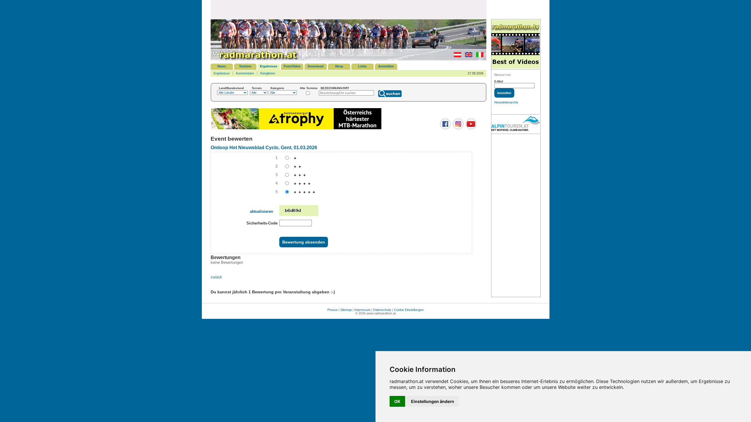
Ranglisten (267, 73)
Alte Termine (309, 88)
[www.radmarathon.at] (255, 59)
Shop (339, 66)
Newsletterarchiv (506, 102)
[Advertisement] (348, 9)
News (221, 66)
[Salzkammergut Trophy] (296, 128)
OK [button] (397, 401)
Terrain (257, 88)
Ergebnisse (268, 66)
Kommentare (245, 73)
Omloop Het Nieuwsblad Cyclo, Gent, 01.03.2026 (264, 147)
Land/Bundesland (231, 88)
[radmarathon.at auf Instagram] (457, 128)
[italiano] (478, 56)
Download (316, 66)
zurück (216, 277)
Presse (332, 310)
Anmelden (386, 66)
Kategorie (277, 88)
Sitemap (346, 310)
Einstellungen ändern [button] (432, 401)
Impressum (362, 310)
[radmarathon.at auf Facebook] (445, 128)
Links (362, 66)
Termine (245, 66)
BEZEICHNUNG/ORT (335, 88)
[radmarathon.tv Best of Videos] (515, 44)
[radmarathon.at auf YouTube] (470, 128)
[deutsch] (456, 56)
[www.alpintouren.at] (515, 124)
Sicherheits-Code (262, 223)
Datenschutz (382, 310)
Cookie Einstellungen (409, 310)
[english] (467, 56)
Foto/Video (292, 66)
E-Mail (498, 81)
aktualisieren (261, 211)
